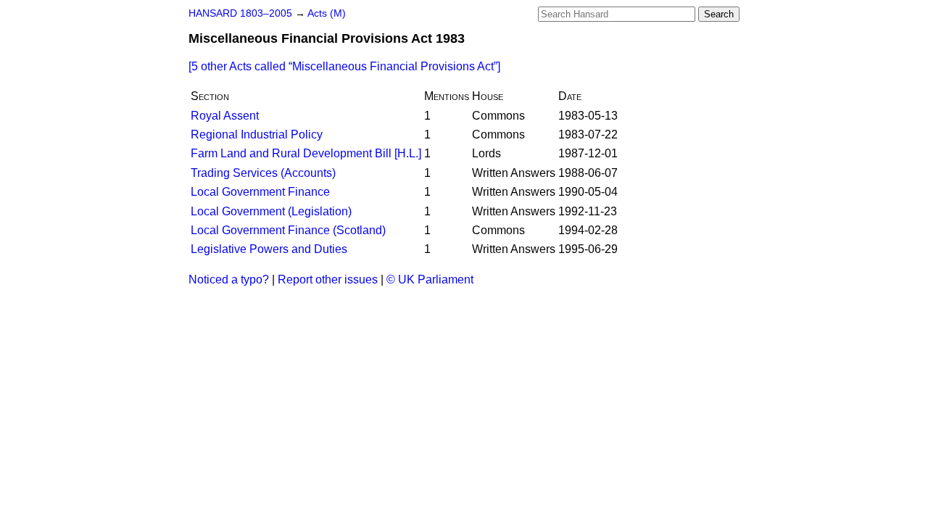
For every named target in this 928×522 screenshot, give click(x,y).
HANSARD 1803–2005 (240, 13)
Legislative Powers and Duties (269, 249)
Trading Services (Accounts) (263, 173)
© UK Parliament (429, 279)
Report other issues (328, 279)
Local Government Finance (260, 192)
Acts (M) (326, 13)
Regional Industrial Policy (257, 134)
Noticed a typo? (228, 279)
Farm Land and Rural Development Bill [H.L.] (306, 153)
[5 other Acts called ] (344, 66)
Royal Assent (225, 115)
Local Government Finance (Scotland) (288, 230)
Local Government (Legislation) (271, 211)
